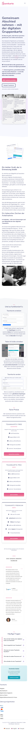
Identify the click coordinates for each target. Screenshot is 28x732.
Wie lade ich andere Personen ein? (13, 656)
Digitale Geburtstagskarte (6, 693)
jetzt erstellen (14, 494)
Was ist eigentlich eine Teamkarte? (12, 645)
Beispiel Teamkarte (9, 85)
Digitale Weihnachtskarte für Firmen (8, 697)
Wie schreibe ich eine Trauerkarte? (12, 661)
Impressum (17, 724)
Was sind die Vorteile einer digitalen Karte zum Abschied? (13, 639)
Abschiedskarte (3, 690)
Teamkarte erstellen (14, 677)
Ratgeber (2, 688)
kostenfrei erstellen (14, 454)
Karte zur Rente (3, 695)
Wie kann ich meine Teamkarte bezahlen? (11, 650)
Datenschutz (19, 722)
